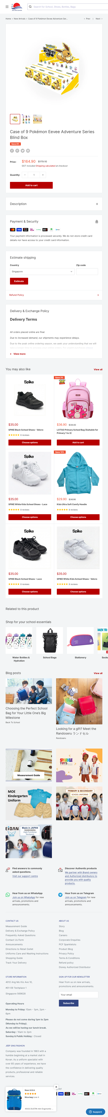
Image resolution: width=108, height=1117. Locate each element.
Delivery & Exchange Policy (20, 930)
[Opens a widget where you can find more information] (95, 1112)
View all (98, 369)
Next (98, 18)
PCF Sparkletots (67, 944)
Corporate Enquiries (69, 939)
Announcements (14, 944)
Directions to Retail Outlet (19, 949)
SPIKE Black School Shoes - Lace (25, 579)
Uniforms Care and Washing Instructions (27, 953)
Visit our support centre (25, 876)
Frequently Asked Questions (20, 935)
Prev (88, 18)
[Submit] (31, 7)
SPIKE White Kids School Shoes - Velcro (77, 579)
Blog (61, 930)
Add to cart (31, 185)
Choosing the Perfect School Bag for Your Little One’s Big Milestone (26, 713)
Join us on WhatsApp (23, 897)
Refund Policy (16, 295)
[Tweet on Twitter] (23, 151)
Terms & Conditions (69, 958)
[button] (56, 1087)
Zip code (81, 265)
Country (14, 265)
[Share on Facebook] (12, 151)
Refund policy (66, 962)
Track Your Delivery (16, 962)
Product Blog (66, 949)
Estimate (19, 281)
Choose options (30, 442)
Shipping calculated (45, 165)
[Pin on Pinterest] (17, 151)
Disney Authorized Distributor (75, 967)
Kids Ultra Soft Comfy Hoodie (72, 504)
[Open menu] (7, 7)
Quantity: (15, 174)
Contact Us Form (15, 939)
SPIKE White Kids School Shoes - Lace (27, 504)
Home (8, 18)
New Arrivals (19, 18)
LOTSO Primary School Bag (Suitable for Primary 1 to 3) (77, 431)
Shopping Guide (14, 958)
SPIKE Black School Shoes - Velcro (25, 429)
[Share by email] (28, 151)
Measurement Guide (16, 926)
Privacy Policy (66, 953)
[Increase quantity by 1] (43, 175)
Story (62, 926)
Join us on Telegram (75, 897)
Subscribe (68, 1003)
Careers (63, 935)
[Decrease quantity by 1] (25, 175)
